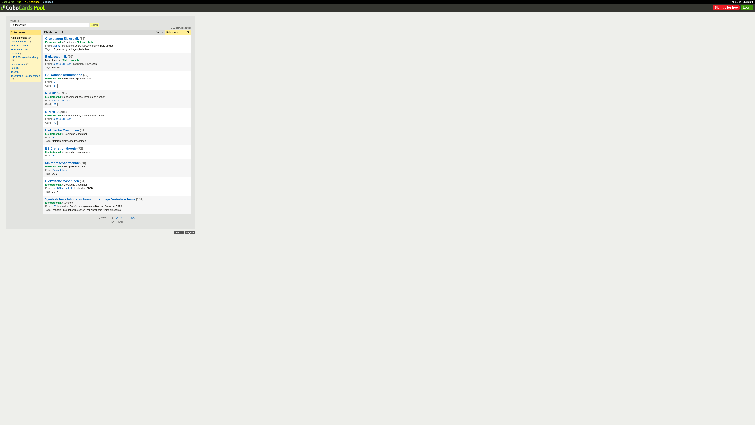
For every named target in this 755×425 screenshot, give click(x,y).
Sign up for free (726, 7)
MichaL (56, 45)
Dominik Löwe (60, 170)
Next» (132, 217)
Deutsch (15, 53)
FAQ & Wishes (32, 2)
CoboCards (8, 2)
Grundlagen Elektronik (62, 38)
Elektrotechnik (18, 41)
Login (747, 7)
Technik (15, 72)
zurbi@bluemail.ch (62, 188)
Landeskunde (18, 64)
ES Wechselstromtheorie (63, 75)
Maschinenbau (19, 49)
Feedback (47, 2)
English (747, 2)
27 (55, 104)
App (19, 2)
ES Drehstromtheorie (61, 148)
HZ (54, 82)
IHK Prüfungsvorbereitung (25, 57)
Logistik (15, 68)
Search (94, 24)
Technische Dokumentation (25, 76)
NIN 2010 (52, 93)
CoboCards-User (61, 64)
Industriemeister (19, 45)
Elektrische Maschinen (62, 130)
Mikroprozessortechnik (62, 163)
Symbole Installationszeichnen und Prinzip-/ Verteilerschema (90, 199)
